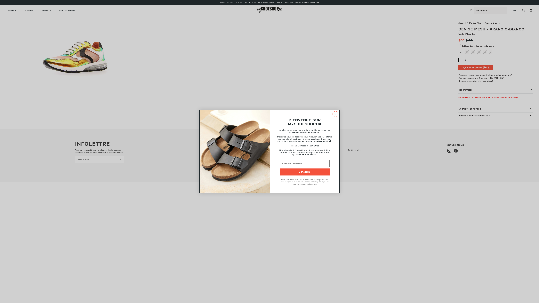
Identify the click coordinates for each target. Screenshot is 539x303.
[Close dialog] (335, 114)
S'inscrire (304, 172)
